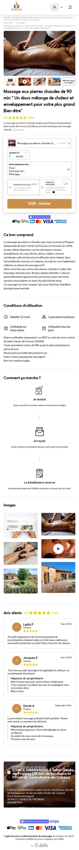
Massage (20, 23)
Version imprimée (57, 183)
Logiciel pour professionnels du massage (28, 836)
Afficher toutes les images (69, 82)
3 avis (30, 117)
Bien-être (8, 23)
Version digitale (25, 185)
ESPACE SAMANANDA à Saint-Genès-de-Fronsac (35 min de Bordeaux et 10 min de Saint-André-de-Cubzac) (38, 19)
